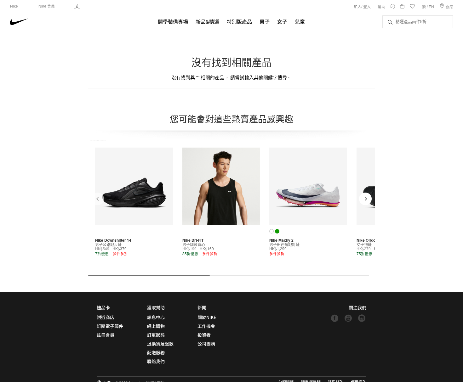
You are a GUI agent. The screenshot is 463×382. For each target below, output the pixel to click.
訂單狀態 (156, 335)
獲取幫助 (156, 307)
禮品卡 (103, 307)
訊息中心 (156, 317)
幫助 (381, 6)
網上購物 (156, 326)
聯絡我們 (156, 361)
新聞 (201, 307)
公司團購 (206, 343)
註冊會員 (105, 335)
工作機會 (206, 326)
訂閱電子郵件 (110, 326)
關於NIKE (206, 317)
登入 (367, 6)
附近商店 (105, 317)
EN (431, 6)
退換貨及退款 (160, 343)
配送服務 (156, 352)
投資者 (204, 335)
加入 (357, 6)
